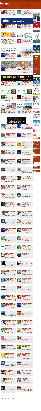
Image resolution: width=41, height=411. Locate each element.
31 (33, 179)
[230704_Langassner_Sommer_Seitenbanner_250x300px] (36, 77)
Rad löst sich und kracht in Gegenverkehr (9, 362)
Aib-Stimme (11, 13)
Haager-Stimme (23, 145)
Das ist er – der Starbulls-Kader (27, 150)
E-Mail (34, 153)
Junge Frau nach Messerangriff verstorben (26, 125)
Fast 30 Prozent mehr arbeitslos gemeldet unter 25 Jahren (27, 168)
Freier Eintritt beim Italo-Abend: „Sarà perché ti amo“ (27, 321)
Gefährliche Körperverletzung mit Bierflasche (10, 125)
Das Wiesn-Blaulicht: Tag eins (26, 109)
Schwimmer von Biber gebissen (27, 370)
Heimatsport (30, 239)
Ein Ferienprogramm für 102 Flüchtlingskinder (26, 296)
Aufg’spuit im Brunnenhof (9, 150)
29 (38, 178)
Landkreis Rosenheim (7, 323)
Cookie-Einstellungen (14, 398)
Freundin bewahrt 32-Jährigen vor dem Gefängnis (27, 186)
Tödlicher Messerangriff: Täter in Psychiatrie (10, 54)
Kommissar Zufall (24, 194)
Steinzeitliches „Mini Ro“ (9, 345)
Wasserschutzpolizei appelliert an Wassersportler (10, 134)
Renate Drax (7, 12)
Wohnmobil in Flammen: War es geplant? (10, 11)
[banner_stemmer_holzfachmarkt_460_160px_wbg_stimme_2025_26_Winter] (8, 32)
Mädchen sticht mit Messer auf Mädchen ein (10, 312)
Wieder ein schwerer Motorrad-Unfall (27, 387)
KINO (22, 264)
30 (39, 178)
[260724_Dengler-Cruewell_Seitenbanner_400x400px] (36, 87)
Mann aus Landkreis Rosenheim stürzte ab (10, 387)
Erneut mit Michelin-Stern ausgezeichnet (9, 337)
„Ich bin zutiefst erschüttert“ (10, 109)
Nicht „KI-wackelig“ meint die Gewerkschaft (26, 354)
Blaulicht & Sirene (14, 13)
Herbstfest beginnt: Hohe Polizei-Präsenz (27, 212)
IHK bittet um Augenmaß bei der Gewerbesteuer (10, 237)
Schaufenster (26, 145)
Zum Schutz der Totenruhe (9, 202)
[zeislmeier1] (36, 107)
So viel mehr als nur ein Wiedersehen (25, 337)
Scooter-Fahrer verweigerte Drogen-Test (9, 194)
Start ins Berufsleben (8, 39)
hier (34, 152)
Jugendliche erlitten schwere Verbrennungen (10, 287)
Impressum (9, 398)
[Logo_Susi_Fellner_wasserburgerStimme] (36, 120)
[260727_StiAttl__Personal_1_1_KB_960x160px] (17, 47)
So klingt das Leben (25, 262)
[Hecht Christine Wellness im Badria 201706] (36, 134)
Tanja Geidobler (8, 40)
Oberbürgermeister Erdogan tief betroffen (27, 96)
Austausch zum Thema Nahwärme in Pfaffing (36, 73)
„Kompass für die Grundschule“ (27, 39)
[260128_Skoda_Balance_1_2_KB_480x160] (24, 103)
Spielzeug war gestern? (9, 328)
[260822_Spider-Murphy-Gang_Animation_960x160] (17, 75)
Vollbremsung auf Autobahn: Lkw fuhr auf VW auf (27, 229)
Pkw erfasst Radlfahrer (25, 253)
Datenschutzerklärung (36, 157)
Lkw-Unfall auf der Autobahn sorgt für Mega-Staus (10, 321)
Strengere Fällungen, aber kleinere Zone (10, 96)
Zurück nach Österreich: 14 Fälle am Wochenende (10, 279)
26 (35, 178)
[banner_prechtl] (24, 32)
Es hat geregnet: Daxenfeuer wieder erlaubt (9, 371)
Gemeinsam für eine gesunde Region (10, 160)
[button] (23, 8)
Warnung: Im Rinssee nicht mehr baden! (27, 362)
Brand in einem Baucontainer (26, 133)
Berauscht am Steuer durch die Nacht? (10, 25)
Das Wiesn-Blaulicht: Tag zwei (26, 81)
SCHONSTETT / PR (24, 146)
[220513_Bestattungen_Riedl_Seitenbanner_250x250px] (36, 111)
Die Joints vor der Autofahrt (26, 176)
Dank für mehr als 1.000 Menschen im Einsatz (9, 177)
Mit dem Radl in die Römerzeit (26, 328)
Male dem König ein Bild (9, 253)
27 (36, 178)
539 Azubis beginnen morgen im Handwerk (27, 68)
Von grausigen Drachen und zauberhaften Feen (9, 186)
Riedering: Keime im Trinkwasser (10, 168)
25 (34, 178)
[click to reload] (36, 162)
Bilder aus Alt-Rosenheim (26, 202)
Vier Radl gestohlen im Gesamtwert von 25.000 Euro (10, 304)
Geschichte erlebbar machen (9, 353)
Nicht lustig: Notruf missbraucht (10, 67)
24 (33, 178)
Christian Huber (8, 322)
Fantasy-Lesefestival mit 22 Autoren (9, 220)
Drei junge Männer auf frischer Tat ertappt (10, 262)
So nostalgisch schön (25, 378)
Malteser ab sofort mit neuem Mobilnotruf (10, 212)
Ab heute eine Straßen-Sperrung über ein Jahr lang (27, 287)
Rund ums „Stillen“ (8, 378)
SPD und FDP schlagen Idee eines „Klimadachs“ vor (27, 346)
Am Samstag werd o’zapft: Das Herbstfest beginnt (26, 246)
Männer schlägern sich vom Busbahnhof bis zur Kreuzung (10, 296)
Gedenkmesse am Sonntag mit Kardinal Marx (26, 271)
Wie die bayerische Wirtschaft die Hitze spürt (10, 271)
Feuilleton (14, 152)
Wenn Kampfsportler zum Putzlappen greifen (26, 237)
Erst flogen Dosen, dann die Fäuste (27, 303)
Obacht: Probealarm (25, 312)
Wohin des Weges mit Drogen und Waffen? (10, 82)
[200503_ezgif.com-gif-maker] (36, 96)
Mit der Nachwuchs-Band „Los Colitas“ (10, 142)
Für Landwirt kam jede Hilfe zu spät (26, 160)
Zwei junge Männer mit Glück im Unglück (10, 229)
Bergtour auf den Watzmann (26, 53)
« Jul (33, 180)
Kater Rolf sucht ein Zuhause (26, 278)
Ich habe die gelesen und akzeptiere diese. (36, 157)
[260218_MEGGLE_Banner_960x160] (17, 18)
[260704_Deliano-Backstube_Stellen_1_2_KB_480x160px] (8, 89)
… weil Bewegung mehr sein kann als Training (27, 142)
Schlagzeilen (23, 273)
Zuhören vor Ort (7, 245)
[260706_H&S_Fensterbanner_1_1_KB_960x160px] (17, 61)
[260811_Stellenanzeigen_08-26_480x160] (8, 103)
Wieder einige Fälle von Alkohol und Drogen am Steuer (26, 220)
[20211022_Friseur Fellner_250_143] (36, 128)
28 (37, 178)
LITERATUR (6, 223)
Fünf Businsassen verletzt (26, 24)
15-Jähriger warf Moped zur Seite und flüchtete (27, 11)
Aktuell (13, 41)
